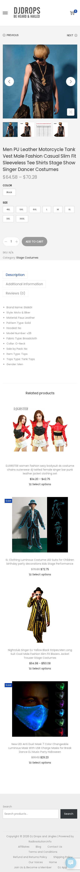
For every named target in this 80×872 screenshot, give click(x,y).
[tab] (40, 275)
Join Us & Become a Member (33, 867)
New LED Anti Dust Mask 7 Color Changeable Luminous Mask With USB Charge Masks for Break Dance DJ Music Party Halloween (39, 748)
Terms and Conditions (42, 852)
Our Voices (36, 862)
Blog (38, 847)
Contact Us (54, 847)
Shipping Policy (63, 857)
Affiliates (23, 847)
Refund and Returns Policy (30, 857)
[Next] (70, 81)
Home (53, 862)
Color (7, 185)
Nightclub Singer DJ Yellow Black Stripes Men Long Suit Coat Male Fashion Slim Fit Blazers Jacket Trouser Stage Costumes (40, 654)
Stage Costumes (27, 257)
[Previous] (9, 81)
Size (5, 202)
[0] (72, 13)
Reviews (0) (15, 293)
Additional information (24, 284)
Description (15, 274)
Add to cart (34, 241)
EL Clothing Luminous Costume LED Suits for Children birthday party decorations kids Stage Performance (40, 562)
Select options (41, 484)
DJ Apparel (65, 867)
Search (7, 806)
